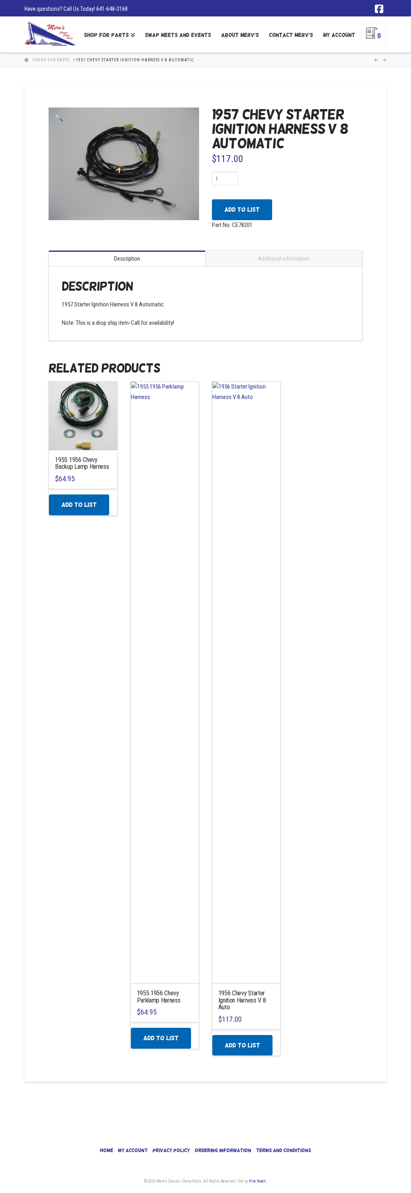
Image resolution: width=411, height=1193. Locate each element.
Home (106, 1150)
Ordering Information (223, 1150)
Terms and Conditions (283, 1150)
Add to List (242, 209)
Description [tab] (127, 258)
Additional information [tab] (283, 258)
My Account (133, 1150)
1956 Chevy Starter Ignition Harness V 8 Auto (242, 1000)
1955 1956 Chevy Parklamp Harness (159, 996)
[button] (59, 117)
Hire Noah (257, 1181)
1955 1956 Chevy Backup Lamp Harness (82, 463)
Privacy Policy (171, 1150)
